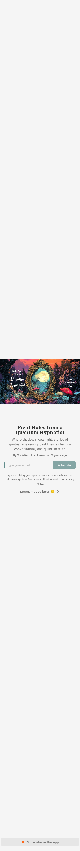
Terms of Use (59, 475)
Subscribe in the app (43, 842)
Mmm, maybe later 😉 (37, 491)
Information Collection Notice (42, 479)
